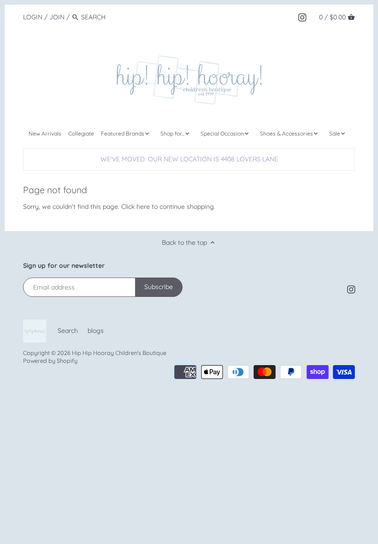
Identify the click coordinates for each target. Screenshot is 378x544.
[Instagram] (302, 16)
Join (57, 17)
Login (32, 17)
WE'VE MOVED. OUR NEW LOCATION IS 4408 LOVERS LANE (189, 159)
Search (68, 330)
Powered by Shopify (50, 360)
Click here (135, 206)
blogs (96, 330)
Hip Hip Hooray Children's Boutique (119, 352)
